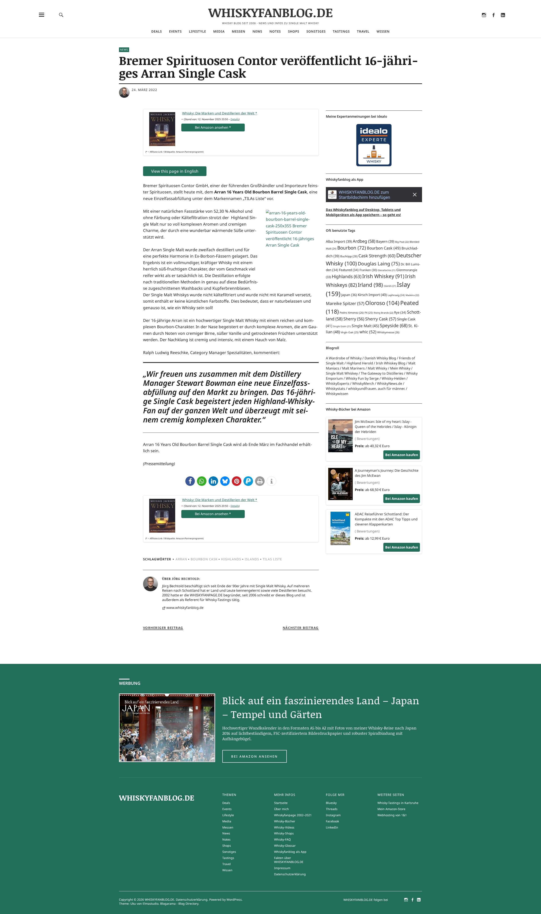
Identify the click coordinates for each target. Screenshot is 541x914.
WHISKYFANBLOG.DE (270, 12)
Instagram (484, 20)
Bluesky (465, 20)
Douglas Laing (379, 263)
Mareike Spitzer (345, 303)
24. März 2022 (144, 90)
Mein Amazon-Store (391, 809)
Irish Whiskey (383, 276)
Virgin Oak (350, 332)
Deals (156, 31)
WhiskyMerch (363, 383)
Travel (363, 31)
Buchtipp (349, 256)
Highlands (231, 559)
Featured (349, 270)
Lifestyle (197, 31)
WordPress (234, 899)
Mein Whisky (400, 368)
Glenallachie (386, 270)
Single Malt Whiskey (342, 373)
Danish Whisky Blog (380, 358)
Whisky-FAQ (282, 839)
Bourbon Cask (204, 559)
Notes (275, 31)
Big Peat (402, 241)
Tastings (341, 31)
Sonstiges (316, 31)
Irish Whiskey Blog (390, 363)
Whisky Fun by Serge (362, 378)
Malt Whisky (377, 368)
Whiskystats (335, 388)
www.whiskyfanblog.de (185, 607)
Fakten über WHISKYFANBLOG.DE (288, 860)
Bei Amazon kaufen (401, 454)
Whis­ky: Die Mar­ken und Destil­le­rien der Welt (219, 113)
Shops (293, 31)
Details (235, 119)
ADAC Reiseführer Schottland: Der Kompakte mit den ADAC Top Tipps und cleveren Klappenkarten (386, 519)
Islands (252, 559)
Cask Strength (376, 256)
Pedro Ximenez (352, 312)
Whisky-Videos (284, 827)
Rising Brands (383, 312)
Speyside (393, 325)
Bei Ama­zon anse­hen (213, 127)
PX (369, 312)
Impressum (282, 868)
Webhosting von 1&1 (392, 815)
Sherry (353, 319)
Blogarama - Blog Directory (179, 904)
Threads (474, 20)
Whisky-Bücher (284, 821)
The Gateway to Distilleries (382, 373)
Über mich (281, 809)
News (257, 31)
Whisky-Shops (284, 833)
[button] (190, 481)
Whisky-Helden (394, 378)
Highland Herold (360, 363)
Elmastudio (150, 904)
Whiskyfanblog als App (290, 852)
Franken (368, 270)
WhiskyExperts (337, 383)
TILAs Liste (272, 559)
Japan (349, 294)
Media (219, 31)
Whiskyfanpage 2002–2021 (293, 815)
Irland (370, 284)
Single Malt (365, 325)
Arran (181, 559)
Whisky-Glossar (285, 846)
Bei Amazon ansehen (254, 756)
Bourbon (351, 248)
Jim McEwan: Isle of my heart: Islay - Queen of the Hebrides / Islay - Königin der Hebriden (386, 426)
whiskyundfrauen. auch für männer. (376, 388)
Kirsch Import (372, 294)
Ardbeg (364, 241)
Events (175, 31)
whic (367, 332)
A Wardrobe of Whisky (344, 358)
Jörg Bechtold (185, 578)
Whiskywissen (337, 393)
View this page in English (174, 171)
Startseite (281, 803)
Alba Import (339, 241)
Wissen (383, 31)
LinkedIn (503, 20)
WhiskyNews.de (389, 383)
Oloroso (382, 302)
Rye (400, 312)
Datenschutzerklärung (290, 874)
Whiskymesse (388, 332)
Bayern (385, 241)
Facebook (493, 20)
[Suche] (61, 14)
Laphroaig (396, 295)
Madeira (412, 295)
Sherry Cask (380, 319)
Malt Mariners (353, 368)
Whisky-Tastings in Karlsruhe (397, 803)
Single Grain (342, 326)
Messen (238, 31)
